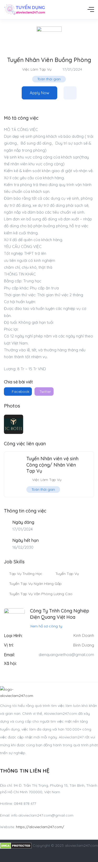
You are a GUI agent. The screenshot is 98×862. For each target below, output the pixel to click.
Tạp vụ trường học (25, 573)
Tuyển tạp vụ (67, 573)
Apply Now (39, 92)
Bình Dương (83, 645)
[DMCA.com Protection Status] (16, 845)
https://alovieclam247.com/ (40, 826)
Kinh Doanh (83, 635)
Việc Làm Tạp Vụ (36, 69)
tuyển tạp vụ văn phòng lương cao (40, 593)
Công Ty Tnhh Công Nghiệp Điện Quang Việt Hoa (59, 614)
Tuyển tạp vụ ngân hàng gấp (35, 583)
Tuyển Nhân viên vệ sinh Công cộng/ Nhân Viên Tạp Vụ (52, 465)
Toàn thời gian (49, 79)
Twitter (44, 391)
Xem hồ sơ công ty (46, 626)
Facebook (20, 391)
